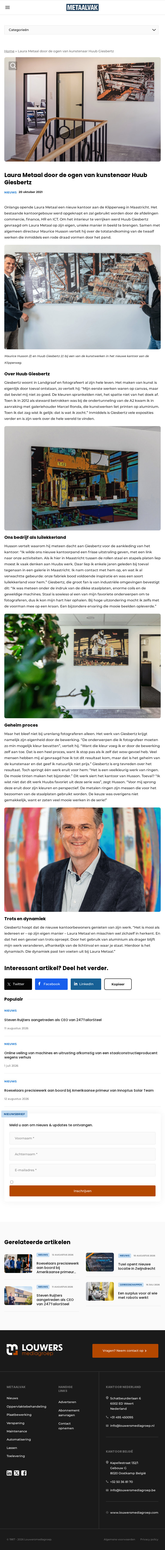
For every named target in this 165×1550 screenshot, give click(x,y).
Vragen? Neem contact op (123, 1351)
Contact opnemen (66, 1426)
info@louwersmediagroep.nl (132, 1426)
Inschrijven (83, 1191)
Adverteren (67, 1402)
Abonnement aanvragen (68, 1412)
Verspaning (15, 1423)
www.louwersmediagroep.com (134, 1513)
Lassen (12, 1448)
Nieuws (10, 192)
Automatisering (19, 1439)
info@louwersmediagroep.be (133, 1490)
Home (9, 51)
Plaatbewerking (19, 1415)
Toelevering (16, 1456)
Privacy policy (149, 1539)
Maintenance (17, 1431)
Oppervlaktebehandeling (26, 1406)
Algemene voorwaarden (119, 1539)
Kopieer (118, 984)
